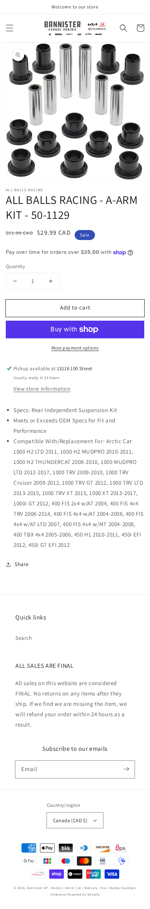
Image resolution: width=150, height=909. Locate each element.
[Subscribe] (126, 769)
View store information (41, 388)
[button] (9, 28)
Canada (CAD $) (70, 820)
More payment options (75, 348)
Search (23, 637)
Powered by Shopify (83, 894)
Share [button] (22, 564)
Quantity (15, 266)
